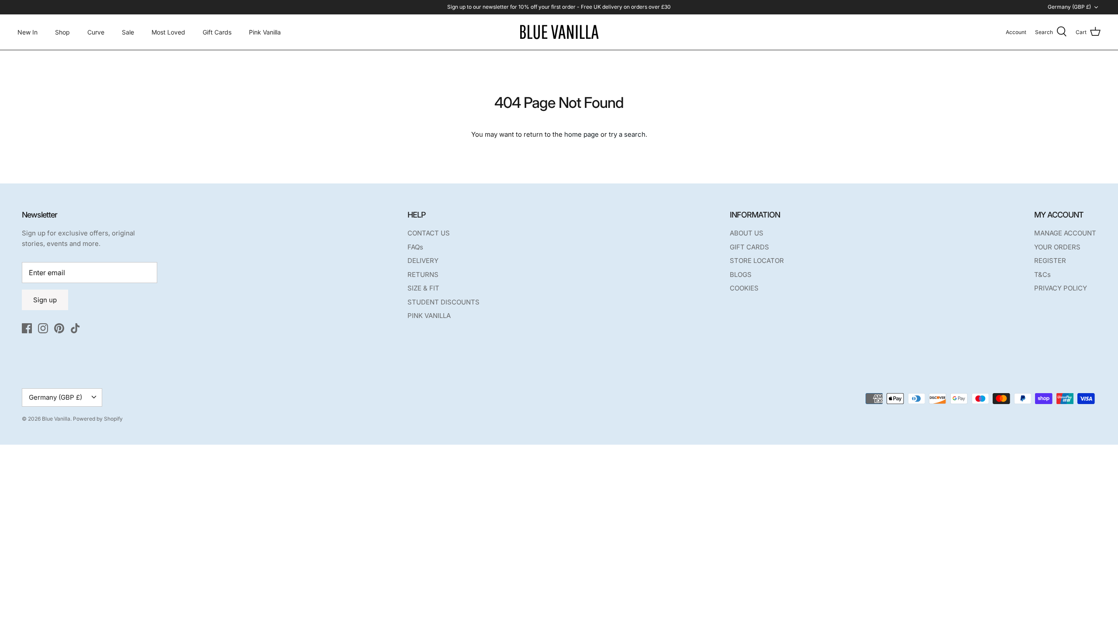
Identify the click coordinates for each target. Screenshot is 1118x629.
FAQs (415, 247)
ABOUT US (746, 233)
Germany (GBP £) (1069, 6)
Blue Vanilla (56, 418)
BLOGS (741, 274)
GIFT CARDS (749, 247)
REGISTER (1050, 260)
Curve (95, 32)
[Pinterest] (59, 328)
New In (27, 32)
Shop (62, 32)
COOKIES (744, 288)
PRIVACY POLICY (1060, 288)
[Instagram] (43, 328)
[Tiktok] (75, 328)
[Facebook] (27, 328)
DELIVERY (422, 260)
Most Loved (168, 32)
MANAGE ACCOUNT (1065, 233)
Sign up (45, 300)
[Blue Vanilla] (559, 32)
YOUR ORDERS (1057, 247)
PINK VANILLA (429, 315)
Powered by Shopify (98, 418)
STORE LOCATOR (757, 260)
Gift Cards (217, 32)
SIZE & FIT (423, 288)
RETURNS (422, 274)
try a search (627, 134)
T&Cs (1042, 274)
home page (581, 134)
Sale (128, 32)
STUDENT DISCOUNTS (443, 302)
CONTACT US (428, 233)
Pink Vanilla (265, 32)
